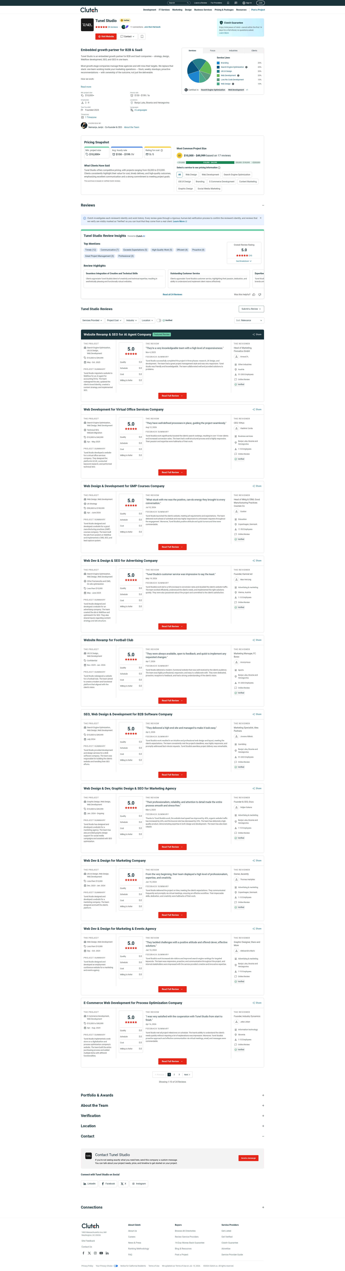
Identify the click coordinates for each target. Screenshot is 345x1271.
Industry (130, 320)
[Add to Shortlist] (142, 36)
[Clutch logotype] (89, 9)
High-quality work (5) (162, 250)
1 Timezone (90, 117)
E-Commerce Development (221, 181)
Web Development (228, 75)
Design (188, 9)
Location (146, 320)
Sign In (249, 3)
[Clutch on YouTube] (101, 1253)
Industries (233, 50)
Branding (225, 63)
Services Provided (90, 320)
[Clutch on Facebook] (83, 1253)
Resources (241, 9)
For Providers (216, 3)
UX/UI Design (226, 71)
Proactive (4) (198, 250)
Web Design (226, 84)
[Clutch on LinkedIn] (107, 1253)
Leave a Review (200, 3)
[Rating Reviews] (101, 27)
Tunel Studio (106, 20)
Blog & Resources (183, 1248)
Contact (128, 36)
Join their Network (152, 27)
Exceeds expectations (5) (135, 250)
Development (149, 9)
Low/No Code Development (232, 79)
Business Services (203, 9)
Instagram (141, 1183)
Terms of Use (154, 1266)
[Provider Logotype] (87, 24)
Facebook (110, 1183)
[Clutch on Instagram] (95, 1253)
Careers (131, 1237)
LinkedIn (91, 1183)
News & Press (134, 1242)
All (179, 174)
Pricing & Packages (224, 9)
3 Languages (140, 110)
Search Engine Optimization (232, 67)
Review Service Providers (187, 1237)
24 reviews (113, 27)
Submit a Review (250, 309)
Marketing (177, 9)
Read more (86, 87)
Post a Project (258, 9)
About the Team (131, 127)
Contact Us (87, 1247)
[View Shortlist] (228, 3)
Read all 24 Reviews (172, 294)
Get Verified (227, 1237)
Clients (254, 50)
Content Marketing (248, 181)
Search (172, 3)
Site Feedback (88, 1241)
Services (192, 50)
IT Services (164, 9)
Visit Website (107, 36)
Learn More (224, 33)
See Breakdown (242, 261)
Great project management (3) (99, 256)
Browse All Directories (185, 1231)
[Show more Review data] (172, 396)
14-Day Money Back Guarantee (189, 1242)
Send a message (248, 1158)
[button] (92, 320)
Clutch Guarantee (230, 1242)
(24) (250, 255)
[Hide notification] (260, 218)
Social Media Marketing (209, 188)
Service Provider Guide (232, 1254)
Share (258, 334)
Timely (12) (90, 250)
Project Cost (113, 320)
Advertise (226, 1248)
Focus (212, 50)
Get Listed (226, 1231)
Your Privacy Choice (104, 1266)
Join (260, 3)
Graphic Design (185, 188)
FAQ (130, 1254)
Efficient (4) (182, 250)
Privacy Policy (87, 1266)
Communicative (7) (110, 250)
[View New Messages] (236, 3)
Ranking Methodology (138, 1248)
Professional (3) (126, 256)
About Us (132, 1231)
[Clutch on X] (89, 1253)
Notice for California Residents (133, 1266)
